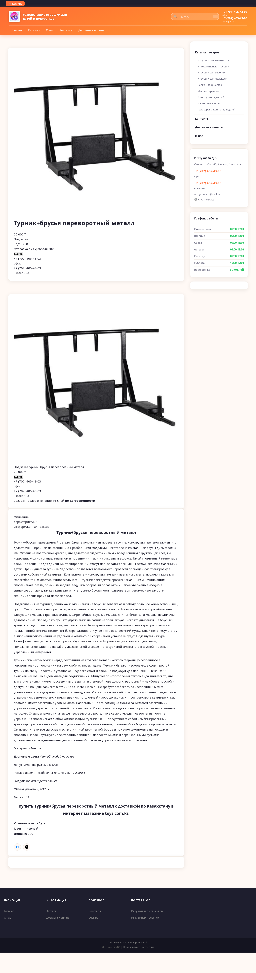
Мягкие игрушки (208, 91)
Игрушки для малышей (212, 78)
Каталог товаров (207, 52)
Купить (18, 253)
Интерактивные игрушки (213, 66)
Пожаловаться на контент (138, 947)
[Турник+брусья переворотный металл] (96, 382)
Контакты (66, 30)
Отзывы (94, 917)
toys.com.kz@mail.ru (208, 194)
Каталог (33, 30)
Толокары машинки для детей (216, 109)
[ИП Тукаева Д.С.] (14, 16)
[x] (26, 847)
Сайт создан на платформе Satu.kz (128, 942)
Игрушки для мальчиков (213, 60)
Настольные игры (208, 103)
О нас (50, 30)
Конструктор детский (210, 97)
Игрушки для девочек (211, 72)
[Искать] (216, 16)
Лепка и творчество (209, 85)
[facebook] (17, 847)
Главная (16, 30)
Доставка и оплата (91, 30)
